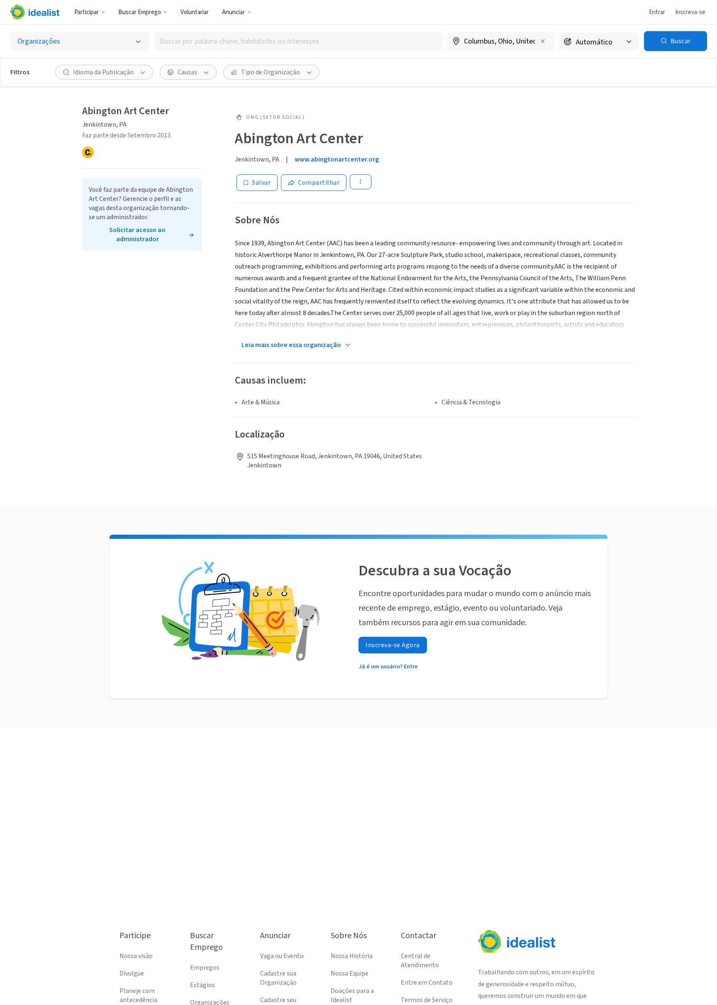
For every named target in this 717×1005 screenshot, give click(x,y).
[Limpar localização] (543, 41)
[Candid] (88, 152)
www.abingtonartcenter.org (337, 159)
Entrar (657, 12)
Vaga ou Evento (282, 956)
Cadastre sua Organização (278, 978)
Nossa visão (136, 956)
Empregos (204, 967)
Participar (86, 12)
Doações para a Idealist (352, 995)
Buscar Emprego (139, 12)
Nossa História (352, 956)
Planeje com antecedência (138, 995)
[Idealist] (34, 12)
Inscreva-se (690, 12)
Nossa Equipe (349, 973)
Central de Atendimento (420, 960)
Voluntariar (194, 12)
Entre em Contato (427, 982)
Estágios (202, 985)
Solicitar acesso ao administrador (137, 234)
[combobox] (298, 41)
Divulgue (132, 973)
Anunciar (233, 12)
